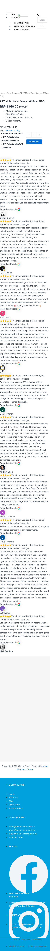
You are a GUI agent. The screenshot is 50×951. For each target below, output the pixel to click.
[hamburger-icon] (10, 11)
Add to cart (34, 142)
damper (9, 130)
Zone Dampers (13, 93)
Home (14, 14)
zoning (17, 130)
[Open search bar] (38, 15)
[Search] (41, 25)
